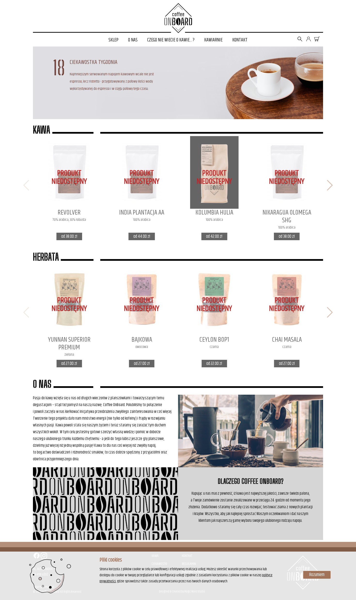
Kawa (41, 130)
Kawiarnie (213, 40)
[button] (329, 185)
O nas (133, 40)
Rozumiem (317, 574)
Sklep (113, 40)
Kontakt (240, 40)
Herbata (46, 257)
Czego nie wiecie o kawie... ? (170, 40)
